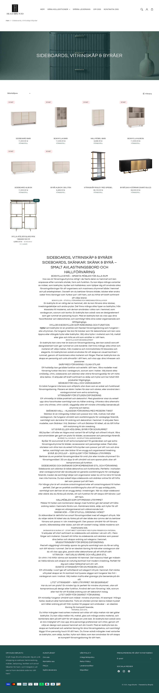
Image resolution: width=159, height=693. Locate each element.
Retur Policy (85, 661)
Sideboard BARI (23, 138)
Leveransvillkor (86, 666)
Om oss (46, 657)
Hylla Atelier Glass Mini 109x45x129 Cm (23, 238)
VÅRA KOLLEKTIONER (57, 9)
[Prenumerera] (150, 658)
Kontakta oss (48, 661)
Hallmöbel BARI (98, 138)
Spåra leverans (50, 670)
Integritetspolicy (87, 657)
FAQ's (45, 666)
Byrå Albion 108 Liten (61, 187)
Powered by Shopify (146, 685)
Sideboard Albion (23, 187)
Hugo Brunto (132, 685)
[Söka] (141, 9)
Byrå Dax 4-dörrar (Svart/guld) (135, 187)
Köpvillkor (84, 670)
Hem (8, 20)
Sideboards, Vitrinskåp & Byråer (24, 20)
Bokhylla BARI (61, 138)
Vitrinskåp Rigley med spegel (98, 187)
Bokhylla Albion (135, 138)
